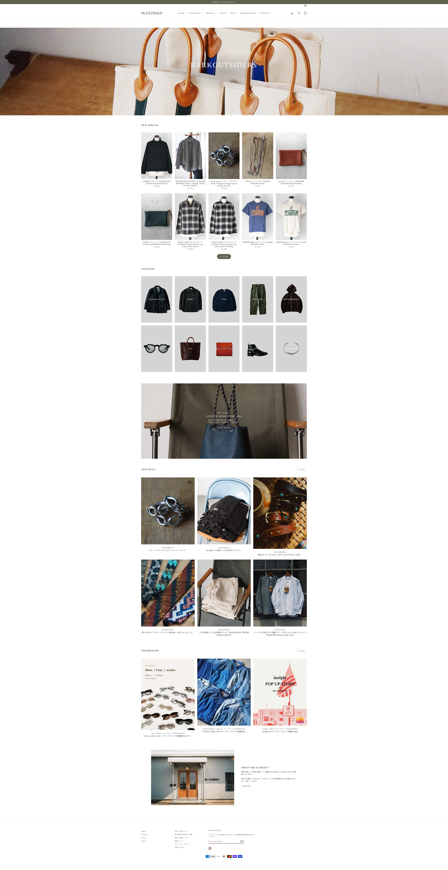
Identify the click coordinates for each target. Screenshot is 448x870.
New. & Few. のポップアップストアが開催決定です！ (167, 736)
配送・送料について (181, 838)
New (153, 733)
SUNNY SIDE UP (209, 729)
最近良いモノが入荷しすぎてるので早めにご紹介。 (280, 554)
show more (246, 786)
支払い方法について (181, 831)
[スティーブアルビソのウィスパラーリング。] (168, 510)
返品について (179, 841)
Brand (210, 13)
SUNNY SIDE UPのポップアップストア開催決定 (224, 731)
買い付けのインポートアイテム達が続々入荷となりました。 (168, 632)
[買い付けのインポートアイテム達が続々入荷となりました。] (168, 593)
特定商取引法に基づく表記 (183, 834)
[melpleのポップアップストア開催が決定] (280, 692)
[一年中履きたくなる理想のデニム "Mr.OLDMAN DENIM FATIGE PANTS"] (224, 593)
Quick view (157, 177)
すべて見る (224, 256)
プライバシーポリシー (182, 844)
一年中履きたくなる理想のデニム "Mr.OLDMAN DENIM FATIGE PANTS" (224, 633)
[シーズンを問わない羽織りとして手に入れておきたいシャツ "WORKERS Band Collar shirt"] (280, 593)
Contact (264, 13)
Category (194, 13)
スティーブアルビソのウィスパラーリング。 (168, 550)
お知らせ (159, 733)
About (223, 13)
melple (265, 729)
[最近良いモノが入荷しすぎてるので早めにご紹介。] (280, 513)
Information (248, 13)
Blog (233, 13)
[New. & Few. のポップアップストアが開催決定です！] (168, 694)
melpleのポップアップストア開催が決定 (280, 731)
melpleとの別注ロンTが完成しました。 (224, 550)
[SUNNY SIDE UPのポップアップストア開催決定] (224, 692)
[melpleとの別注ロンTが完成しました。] (224, 510)
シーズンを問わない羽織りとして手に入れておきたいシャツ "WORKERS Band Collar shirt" (280, 633)
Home (181, 13)
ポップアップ (167, 733)
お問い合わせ (179, 847)
